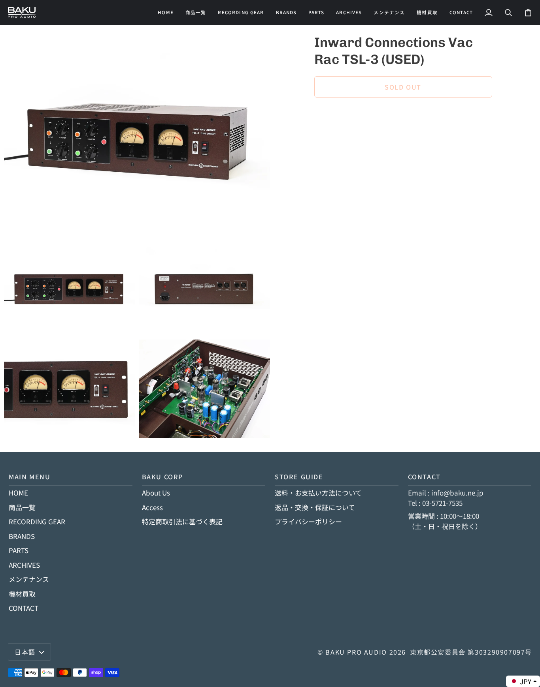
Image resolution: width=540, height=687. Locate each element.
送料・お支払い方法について (318, 492)
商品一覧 (22, 507)
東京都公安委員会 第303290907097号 (471, 652)
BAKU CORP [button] (162, 476)
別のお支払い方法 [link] (341, 136)
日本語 (25, 652)
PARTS (18, 550)
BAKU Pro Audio (356, 652)
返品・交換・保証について (315, 507)
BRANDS (22, 536)
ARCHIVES (24, 565)
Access (152, 507)
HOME (18, 492)
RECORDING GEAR (37, 521)
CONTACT (23, 608)
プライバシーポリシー (308, 521)
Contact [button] (424, 476)
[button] (241, 12)
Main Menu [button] (30, 476)
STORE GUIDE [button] (299, 476)
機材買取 (22, 594)
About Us (156, 492)
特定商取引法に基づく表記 (182, 521)
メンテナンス (29, 579)
